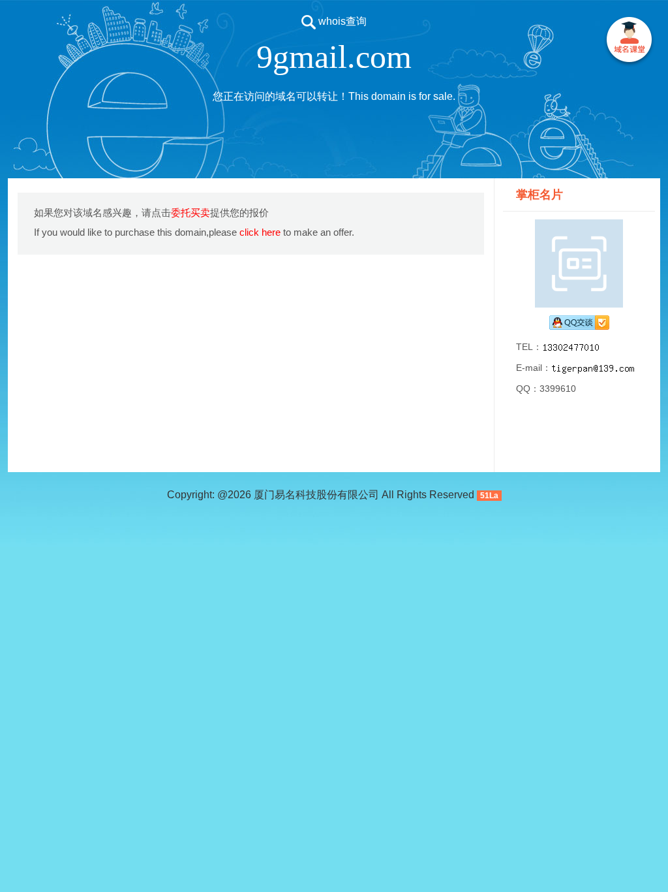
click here (260, 232)
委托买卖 (190, 212)
